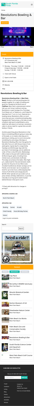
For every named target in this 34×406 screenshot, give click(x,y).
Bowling (5, 207)
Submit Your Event (22, 388)
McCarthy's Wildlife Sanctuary (20, 284)
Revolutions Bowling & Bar (19, 337)
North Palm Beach (8, 198)
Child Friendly (7, 211)
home (3, 10)
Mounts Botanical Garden (19, 292)
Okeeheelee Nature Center (19, 310)
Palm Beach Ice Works (18, 318)
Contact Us (20, 384)
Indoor (5, 215)
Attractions (14, 272)
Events (5, 272)
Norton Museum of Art (18, 303)
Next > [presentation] (32, 47)
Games (12, 207)
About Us (19, 386)
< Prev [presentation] (2, 47)
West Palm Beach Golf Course (20, 355)
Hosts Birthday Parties (21, 211)
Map (3, 89)
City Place (13, 276)
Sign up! (24, 377)
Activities (25, 272)
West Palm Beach (10, 62)
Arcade (19, 207)
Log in (4, 218)
